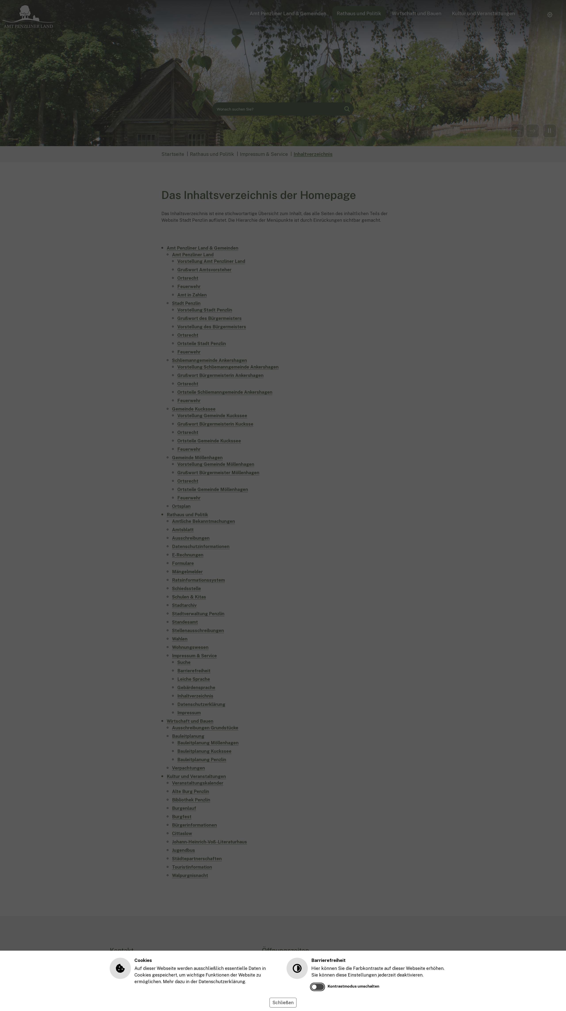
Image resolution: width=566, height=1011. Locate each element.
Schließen (283, 1002)
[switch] (317, 987)
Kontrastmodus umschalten (353, 986)
